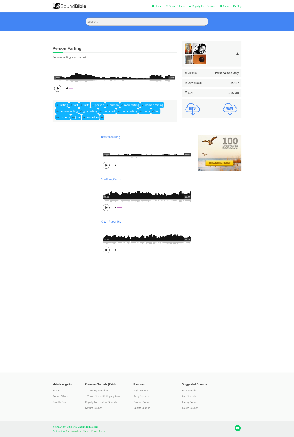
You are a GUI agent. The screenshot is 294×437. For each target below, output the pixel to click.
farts (86, 105)
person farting (69, 111)
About (225, 6)
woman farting (154, 105)
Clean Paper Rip (111, 221)
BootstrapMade (73, 431)
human (114, 105)
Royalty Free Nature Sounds (101, 402)
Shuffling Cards (111, 179)
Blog (238, 6)
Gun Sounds (189, 390)
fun (157, 111)
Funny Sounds (190, 402)
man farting (131, 105)
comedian (92, 117)
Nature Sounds (93, 408)
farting (64, 105)
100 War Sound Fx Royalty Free (102, 396)
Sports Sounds (142, 408)
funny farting (129, 111)
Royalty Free (60, 402)
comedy (65, 117)
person (99, 105)
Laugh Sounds (190, 408)
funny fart (109, 111)
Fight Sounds (141, 390)
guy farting (90, 111)
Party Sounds (141, 396)
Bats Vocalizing (110, 137)
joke (77, 117)
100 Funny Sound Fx (96, 390)
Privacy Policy (98, 431)
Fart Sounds (189, 396)
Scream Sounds (142, 402)
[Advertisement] (74, 248)
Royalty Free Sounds (203, 6)
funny (146, 111)
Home (158, 6)
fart (76, 105)
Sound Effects (176, 6)
